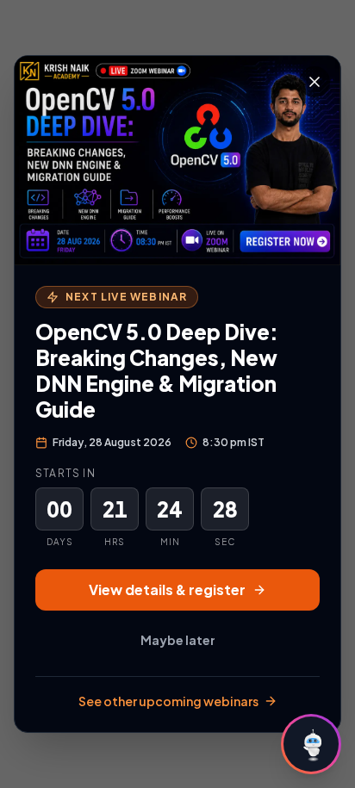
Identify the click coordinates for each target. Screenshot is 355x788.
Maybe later (177, 640)
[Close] (314, 81)
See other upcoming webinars (168, 701)
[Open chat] (311, 744)
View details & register (167, 589)
